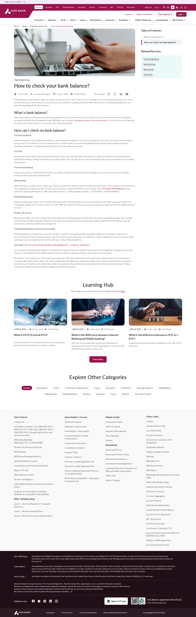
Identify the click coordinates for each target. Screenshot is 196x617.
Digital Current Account (75, 556)
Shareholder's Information (77, 431)
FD (111, 556)
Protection (126, 388)
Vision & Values (113, 426)
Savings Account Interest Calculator (69, 566)
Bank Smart (177, 20)
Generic (125, 394)
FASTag (116, 559)
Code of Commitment (88, 613)
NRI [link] (57, 7)
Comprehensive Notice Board (160, 510)
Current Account (99, 120)
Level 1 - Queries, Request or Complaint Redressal (32, 505)
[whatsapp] (168, 7)
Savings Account (82, 120)
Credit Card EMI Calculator (132, 566)
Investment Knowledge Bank (119, 463)
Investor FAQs (71, 452)
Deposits (52, 20)
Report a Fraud (118, 601)
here (123, 291)
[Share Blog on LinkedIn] (121, 94)
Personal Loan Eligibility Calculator (71, 569)
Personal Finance (143, 394)
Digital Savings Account (55, 556)
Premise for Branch (155, 491)
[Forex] (76, 20)
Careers (150, 421)
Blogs (24, 26)
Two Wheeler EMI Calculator (121, 571)
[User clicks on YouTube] (44, 601)
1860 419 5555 (46, 429)
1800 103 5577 (21, 429)
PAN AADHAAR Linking (157, 482)
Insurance (109, 20)
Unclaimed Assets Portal (157, 545)
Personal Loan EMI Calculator (44, 569)
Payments (123, 20)
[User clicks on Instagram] (56, 601)
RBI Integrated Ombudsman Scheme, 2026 (163, 476)
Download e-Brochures (116, 459)
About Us (148, 7)
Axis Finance (89, 576)
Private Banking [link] (68, 7)
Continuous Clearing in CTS (159, 528)
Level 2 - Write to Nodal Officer (28, 511)
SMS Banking (20, 452)
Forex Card (36, 561)
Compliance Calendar (75, 448)
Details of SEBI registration (158, 540)
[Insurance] (116, 20)
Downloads (111, 445)
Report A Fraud (21, 470)
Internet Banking (151, 59)
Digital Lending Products (157, 452)
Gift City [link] (120, 7)
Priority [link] (92, 7)
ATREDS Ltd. (137, 576)
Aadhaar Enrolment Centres (159, 487)
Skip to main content (13, 2)
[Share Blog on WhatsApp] (127, 94)
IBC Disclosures (153, 519)
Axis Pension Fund (103, 576)
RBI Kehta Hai (152, 461)
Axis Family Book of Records (161, 559)
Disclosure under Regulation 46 (79, 461)
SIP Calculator (139, 571)
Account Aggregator (155, 496)
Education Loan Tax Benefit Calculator (73, 571)
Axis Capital (126, 576)
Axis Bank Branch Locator (26, 461)
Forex (72, 20)
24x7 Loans (50, 559)
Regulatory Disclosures (75, 426)
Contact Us (19, 422)
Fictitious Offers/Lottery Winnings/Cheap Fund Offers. (48, 591)
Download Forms (114, 450)
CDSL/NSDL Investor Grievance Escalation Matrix (33, 485)
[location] (164, 7)
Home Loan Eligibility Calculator (159, 569)
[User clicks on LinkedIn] (50, 601)
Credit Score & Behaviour (77, 388)
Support (128, 14)
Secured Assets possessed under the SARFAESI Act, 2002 (162, 534)
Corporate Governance (75, 443)
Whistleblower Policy (24, 475)
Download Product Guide (117, 454)
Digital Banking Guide (38, 26)
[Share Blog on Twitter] (115, 94)
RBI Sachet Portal (154, 465)
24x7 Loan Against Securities (67, 559)
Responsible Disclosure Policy (115, 613)
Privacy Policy (67, 613)
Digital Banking (70, 394)
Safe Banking (149, 64)
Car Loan (154, 556)
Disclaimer (50, 613)
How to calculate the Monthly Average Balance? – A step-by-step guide (56, 245)
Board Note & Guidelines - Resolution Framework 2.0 (82, 479)
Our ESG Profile (153, 430)
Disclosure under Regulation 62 (79, 466)
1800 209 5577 (45, 426)
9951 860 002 (42, 494)
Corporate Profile (114, 422)
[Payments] (129, 20)
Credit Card (132, 556)
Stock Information (73, 422)
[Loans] (86, 20)
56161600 (30, 494)
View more (98, 359)
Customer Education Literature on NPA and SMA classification (121, 469)
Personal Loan (144, 556)
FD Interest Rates (120, 556)
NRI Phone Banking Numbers (27, 456)
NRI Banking (164, 388)
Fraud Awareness (154, 435)
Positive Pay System (155, 523)
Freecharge (148, 576)
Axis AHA (148, 74)
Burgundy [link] (82, 7)
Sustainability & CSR (155, 426)
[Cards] (67, 20)
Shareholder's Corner (76, 417)
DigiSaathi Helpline (155, 447)
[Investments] (102, 20)
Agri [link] (111, 7)
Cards (63, 20)
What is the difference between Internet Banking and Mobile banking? (94, 336)
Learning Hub (162, 20)
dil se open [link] (131, 7)
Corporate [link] (103, 7)
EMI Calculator (115, 566)
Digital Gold (96, 559)
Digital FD (104, 556)
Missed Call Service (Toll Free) (28, 447)
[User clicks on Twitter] (39, 601)
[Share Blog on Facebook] (109, 94)
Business (101, 394)
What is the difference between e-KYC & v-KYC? (154, 336)
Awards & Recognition (116, 431)
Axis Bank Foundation (40, 576)
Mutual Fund (107, 559)
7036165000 (37, 442)
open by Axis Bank (127, 559)
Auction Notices (153, 500)
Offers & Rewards (143, 20)
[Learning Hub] (169, 20)
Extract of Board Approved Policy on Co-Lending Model (82, 472)
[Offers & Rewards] (152, 20)
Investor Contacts (73, 457)
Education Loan (38, 559)
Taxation (87, 394)
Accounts (38, 20)
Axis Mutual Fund (57, 576)
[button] (158, 7)
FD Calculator (89, 566)
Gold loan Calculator (94, 569)
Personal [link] (38, 7)
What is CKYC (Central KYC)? (31, 334)
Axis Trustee (116, 576)
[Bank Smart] (184, 20)
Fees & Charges (113, 480)
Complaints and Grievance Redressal (31, 465)
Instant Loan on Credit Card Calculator (160, 566)
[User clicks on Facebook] (33, 601)
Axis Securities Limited (74, 576)
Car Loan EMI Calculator (99, 571)
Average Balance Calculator (43, 566)
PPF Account (85, 559)
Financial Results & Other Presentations (76, 437)
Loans (82, 20)
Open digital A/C (165, 14)
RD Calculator (102, 566)
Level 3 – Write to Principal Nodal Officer (33, 516)
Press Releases (112, 435)
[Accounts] (44, 20)
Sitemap (150, 456)
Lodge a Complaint (144, 14)
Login (180, 14)
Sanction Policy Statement (158, 514)
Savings (26, 388)
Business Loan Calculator (113, 569)
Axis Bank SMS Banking (112, 188)
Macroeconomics (145, 388)
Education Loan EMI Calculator (44, 571)
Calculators (19, 566)
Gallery (109, 440)
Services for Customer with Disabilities (158, 441)
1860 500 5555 (21, 432)
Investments (95, 20)
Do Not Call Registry (23, 479)
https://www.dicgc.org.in (157, 603)
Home (16, 26)
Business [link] (49, 7)
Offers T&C (111, 475)
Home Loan (163, 556)
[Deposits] (57, 20)
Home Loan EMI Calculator (135, 569)
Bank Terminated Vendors (158, 505)
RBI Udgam (151, 470)
